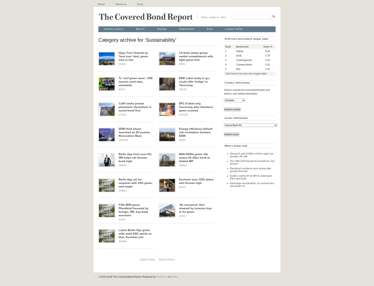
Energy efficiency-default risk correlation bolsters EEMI (196, 132)
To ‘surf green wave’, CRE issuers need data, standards (136, 82)
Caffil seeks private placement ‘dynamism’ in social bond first (135, 107)
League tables (234, 29)
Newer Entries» (167, 259)
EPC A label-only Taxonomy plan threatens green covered (196, 107)
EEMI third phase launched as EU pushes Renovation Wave (134, 132)
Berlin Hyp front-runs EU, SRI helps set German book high (135, 158)
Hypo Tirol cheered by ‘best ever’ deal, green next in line (133, 56)
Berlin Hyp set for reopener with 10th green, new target (136, 183)
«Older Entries (147, 259)
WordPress (162, 276)
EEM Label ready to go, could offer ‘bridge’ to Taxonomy (194, 82)
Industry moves (113, 29)
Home (101, 4)
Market (140, 29)
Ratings (162, 29)
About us (121, 4)
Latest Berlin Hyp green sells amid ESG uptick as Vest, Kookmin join (135, 234)
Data (140, 4)
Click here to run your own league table (246, 73)
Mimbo (174, 276)
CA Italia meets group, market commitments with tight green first (196, 56)
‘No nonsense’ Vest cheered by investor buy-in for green (195, 208)
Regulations (186, 29)
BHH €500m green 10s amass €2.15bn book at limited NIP (194, 158)
